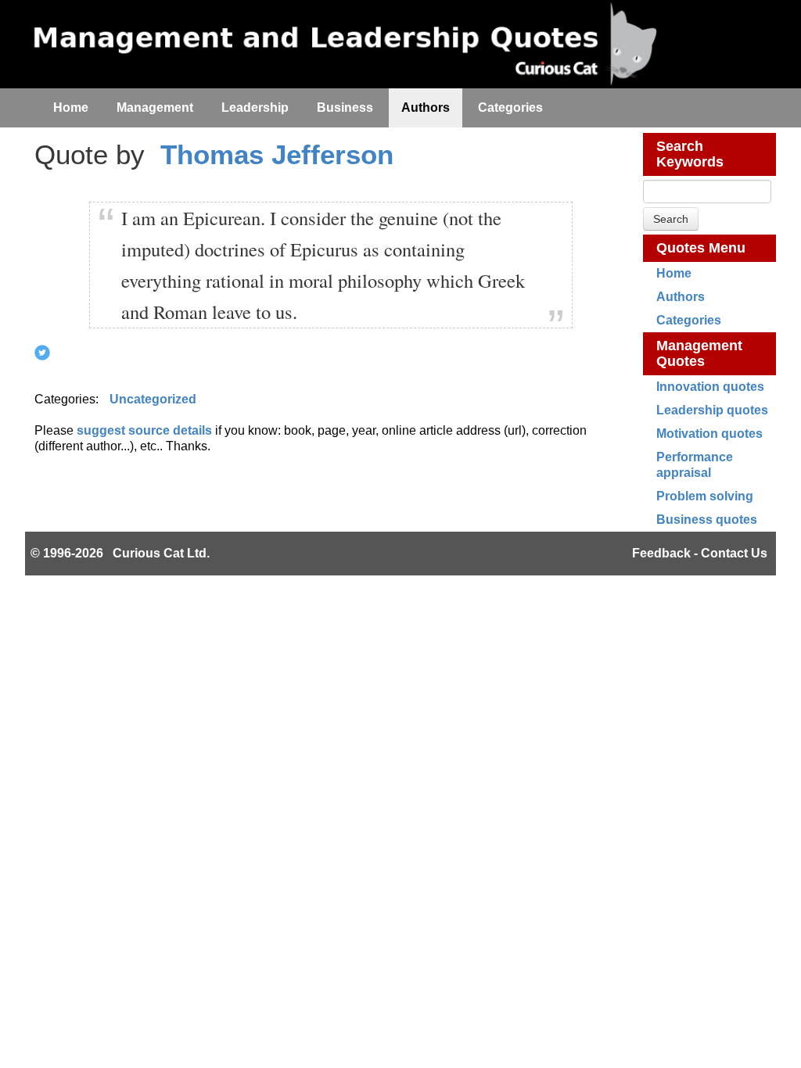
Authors (680, 296)
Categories (688, 320)
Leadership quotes (712, 410)
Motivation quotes (709, 433)
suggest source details (144, 430)
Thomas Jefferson (276, 154)
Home (673, 273)
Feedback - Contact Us (699, 553)
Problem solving (704, 496)
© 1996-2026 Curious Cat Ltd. (120, 553)
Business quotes (706, 519)
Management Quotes (699, 353)
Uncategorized (153, 399)
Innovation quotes (710, 386)
